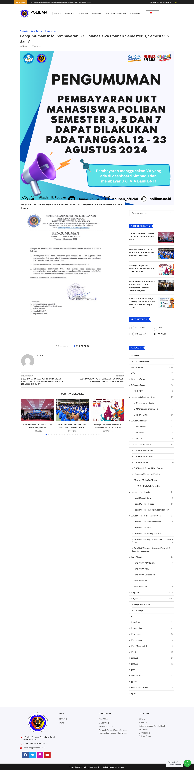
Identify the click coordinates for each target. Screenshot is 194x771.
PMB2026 (154, 391)
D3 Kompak (154, 432)
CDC (152, 373)
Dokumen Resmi (152, 379)
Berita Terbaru (152, 367)
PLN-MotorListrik (152, 646)
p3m (152, 616)
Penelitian (152, 622)
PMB (152, 652)
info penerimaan (152, 385)
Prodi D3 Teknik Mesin (154, 504)
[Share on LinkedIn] (85, 346)
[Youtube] (47, 755)
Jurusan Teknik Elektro (152, 444)
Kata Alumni (152, 557)
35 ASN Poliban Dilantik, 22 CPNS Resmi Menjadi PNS (37, 426)
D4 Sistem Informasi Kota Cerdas (154, 468)
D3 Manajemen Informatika (154, 409)
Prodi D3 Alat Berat (154, 498)
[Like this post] (77, 346)
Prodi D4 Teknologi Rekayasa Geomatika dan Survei (153, 540)
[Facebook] (25, 755)
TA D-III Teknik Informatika (155, 486)
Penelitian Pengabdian (116, 13)
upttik (152, 693)
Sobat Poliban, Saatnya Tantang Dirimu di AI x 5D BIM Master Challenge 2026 (142, 303)
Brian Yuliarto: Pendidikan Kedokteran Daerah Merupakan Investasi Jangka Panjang (142, 286)
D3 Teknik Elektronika (154, 450)
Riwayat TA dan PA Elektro (154, 480)
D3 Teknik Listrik (154, 462)
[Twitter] (32, 755)
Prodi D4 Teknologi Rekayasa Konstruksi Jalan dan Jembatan (153, 549)
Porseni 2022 (152, 675)
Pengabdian (152, 628)
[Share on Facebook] (79, 346)
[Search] (175, 2)
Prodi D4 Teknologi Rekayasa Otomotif (154, 510)
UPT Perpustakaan (152, 687)
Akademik (96, 13)
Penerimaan (83, 13)
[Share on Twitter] (82, 346)
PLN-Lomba (152, 640)
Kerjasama (135, 13)
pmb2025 (152, 664)
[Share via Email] (88, 346)
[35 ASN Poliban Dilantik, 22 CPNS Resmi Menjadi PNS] (37, 410)
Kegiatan (152, 592)
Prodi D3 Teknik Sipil (154, 527)
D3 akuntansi (154, 426)
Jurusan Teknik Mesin (152, 492)
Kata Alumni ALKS (154, 569)
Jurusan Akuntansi (152, 420)
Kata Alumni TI (154, 586)
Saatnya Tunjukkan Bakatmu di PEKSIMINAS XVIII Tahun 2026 (59, 2)
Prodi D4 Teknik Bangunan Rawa (154, 533)
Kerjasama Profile (154, 604)
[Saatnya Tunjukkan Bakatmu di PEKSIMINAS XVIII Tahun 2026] (107, 410)
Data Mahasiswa (154, 361)
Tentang (68, 13)
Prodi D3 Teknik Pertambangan (154, 521)
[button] (29, 2)
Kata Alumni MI (154, 580)
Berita (56, 13)
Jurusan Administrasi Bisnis (152, 397)
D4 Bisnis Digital (154, 415)
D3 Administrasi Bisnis (154, 403)
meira (24, 46)
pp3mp (152, 681)
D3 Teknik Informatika (154, 456)
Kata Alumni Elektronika (154, 574)
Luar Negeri (154, 610)
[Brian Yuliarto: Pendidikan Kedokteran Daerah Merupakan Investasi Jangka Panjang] (166, 285)
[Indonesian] (152, 13)
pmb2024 (152, 658)
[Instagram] (40, 755)
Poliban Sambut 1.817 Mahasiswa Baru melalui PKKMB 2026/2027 (72, 426)
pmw (152, 669)
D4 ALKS (154, 438)
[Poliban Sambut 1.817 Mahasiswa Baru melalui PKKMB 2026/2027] (72, 410)
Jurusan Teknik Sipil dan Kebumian (152, 515)
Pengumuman (152, 634)
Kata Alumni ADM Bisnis (154, 563)
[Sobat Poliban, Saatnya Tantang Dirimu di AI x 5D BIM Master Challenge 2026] (166, 302)
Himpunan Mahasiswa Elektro (154, 474)
